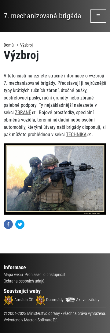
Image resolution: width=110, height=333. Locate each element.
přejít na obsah (16, 4)
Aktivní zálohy (87, 299)
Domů (9, 45)
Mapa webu (13, 274)
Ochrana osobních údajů (24, 281)
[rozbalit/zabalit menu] (98, 16)
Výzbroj (26, 45)
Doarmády (54, 299)
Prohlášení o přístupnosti (45, 274)
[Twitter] (19, 224)
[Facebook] (8, 224)
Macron (38, 319)
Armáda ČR (23, 299)
